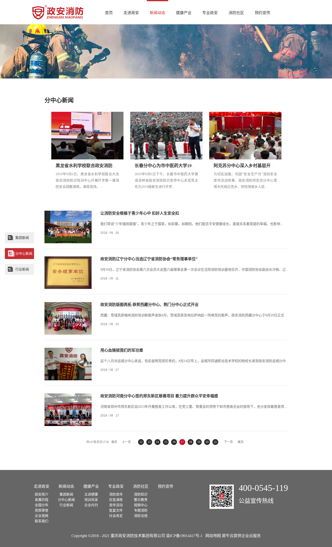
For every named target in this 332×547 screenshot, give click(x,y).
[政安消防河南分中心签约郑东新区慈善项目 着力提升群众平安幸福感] (68, 396)
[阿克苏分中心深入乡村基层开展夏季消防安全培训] (245, 114)
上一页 (126, 442)
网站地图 (212, 536)
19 (198, 442)
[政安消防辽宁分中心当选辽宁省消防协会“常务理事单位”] (68, 259)
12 (141, 442)
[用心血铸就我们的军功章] (68, 350)
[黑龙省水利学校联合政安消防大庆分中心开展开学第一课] (87, 114)
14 (157, 442)
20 (207, 442)
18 (190, 442)
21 (215, 442)
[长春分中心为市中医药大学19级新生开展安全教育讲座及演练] (166, 114)
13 (149, 442)
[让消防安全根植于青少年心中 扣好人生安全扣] (68, 213)
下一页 (228, 442)
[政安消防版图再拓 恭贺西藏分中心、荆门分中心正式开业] (68, 304)
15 (165, 442)
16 (174, 442)
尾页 (241, 442)
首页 (109, 13)
